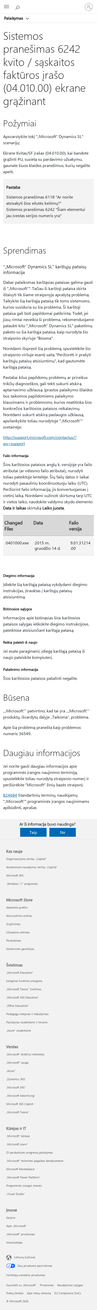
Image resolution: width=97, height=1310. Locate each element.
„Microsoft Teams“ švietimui (23, 989)
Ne (62, 832)
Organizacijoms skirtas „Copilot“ (26, 859)
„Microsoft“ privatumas (20, 1234)
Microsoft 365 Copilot (19, 1104)
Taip (33, 832)
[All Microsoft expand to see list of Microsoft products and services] (6, 7)
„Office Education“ (17, 1006)
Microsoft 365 (15, 875)
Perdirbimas (13, 940)
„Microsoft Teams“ (17, 1112)
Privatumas (47, 1285)
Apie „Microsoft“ (16, 1226)
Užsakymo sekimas (18, 932)
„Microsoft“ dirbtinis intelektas (25, 1054)
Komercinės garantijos (20, 949)
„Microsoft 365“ (16, 1087)
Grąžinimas (13, 924)
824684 (10, 795)
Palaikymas (14, 18)
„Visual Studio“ (15, 1194)
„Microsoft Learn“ (17, 1144)
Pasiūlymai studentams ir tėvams (27, 1022)
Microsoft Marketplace (20, 1169)
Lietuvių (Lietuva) (24, 1257)
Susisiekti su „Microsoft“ (21, 1285)
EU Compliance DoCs (67, 1293)
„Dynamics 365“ (16, 1079)
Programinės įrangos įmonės (24, 1185)
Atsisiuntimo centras (19, 916)
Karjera (10, 1218)
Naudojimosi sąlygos (70, 1285)
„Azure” (11, 1071)
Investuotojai (14, 1242)
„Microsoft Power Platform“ (23, 1177)
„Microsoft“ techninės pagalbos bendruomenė (34, 1161)
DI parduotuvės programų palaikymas (29, 1152)
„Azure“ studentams (18, 1030)
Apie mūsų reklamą (39, 1293)
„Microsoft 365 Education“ (22, 997)
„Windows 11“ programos (22, 884)
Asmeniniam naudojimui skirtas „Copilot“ (31, 867)
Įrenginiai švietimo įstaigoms (24, 981)
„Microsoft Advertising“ (20, 1096)
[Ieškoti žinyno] (18, 7)
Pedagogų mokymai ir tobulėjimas (27, 1014)
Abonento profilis (17, 907)
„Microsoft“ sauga (17, 1062)
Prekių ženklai (15, 1293)
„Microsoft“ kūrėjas (18, 1136)
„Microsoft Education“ (19, 972)
